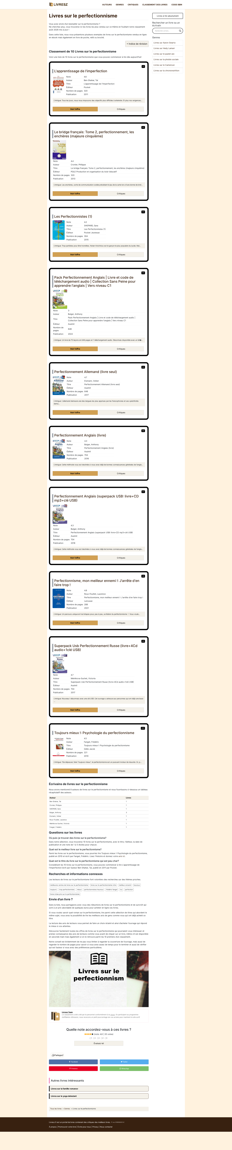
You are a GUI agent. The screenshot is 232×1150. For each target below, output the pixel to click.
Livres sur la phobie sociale (166, 59)
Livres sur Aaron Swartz (165, 42)
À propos (53, 1127)
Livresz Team (67, 1012)
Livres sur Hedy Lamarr (164, 48)
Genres (120, 4)
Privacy (95, 1127)
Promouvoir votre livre (67, 1127)
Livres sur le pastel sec (164, 54)
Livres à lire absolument (168, 16)
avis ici (122, 856)
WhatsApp (125, 1069)
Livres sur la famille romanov (64, 1088)
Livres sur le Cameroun (164, 65)
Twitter (124, 1062)
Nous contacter (106, 1127)
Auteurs (107, 4)
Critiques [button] (121, 109)
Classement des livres (154, 4)
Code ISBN (176, 4)
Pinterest (74, 1069)
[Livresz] (59, 4)
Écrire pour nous (84, 1127)
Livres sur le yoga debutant (64, 1096)
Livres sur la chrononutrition (166, 70)
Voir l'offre (75, 109)
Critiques (133, 4)
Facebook (74, 1062)
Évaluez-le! (99, 1043)
